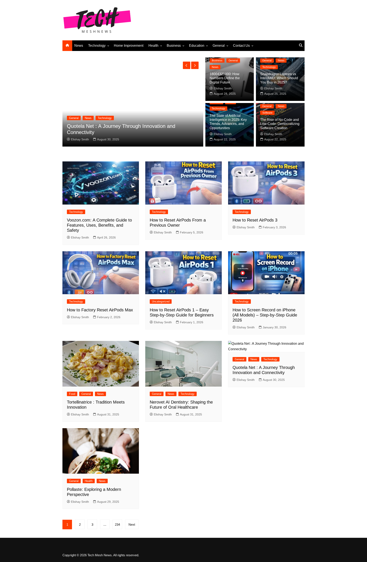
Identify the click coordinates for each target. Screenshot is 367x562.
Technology (97, 45)
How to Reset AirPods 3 (255, 220)
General (219, 45)
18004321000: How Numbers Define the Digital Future (225, 78)
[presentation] (186, 65)
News (78, 45)
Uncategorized (160, 301)
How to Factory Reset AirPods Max (100, 310)
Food (72, 393)
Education (196, 45)
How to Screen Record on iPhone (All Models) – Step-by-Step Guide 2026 (265, 315)
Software (267, 112)
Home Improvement (128, 45)
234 (117, 524)
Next (131, 524)
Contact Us (241, 45)
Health (153, 45)
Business (174, 45)
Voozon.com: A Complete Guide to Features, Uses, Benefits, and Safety (99, 225)
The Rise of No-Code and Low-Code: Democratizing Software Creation (279, 124)
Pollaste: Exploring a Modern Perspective (154, 132)
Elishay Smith (121, 139)
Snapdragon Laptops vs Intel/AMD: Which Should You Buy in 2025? (279, 78)
